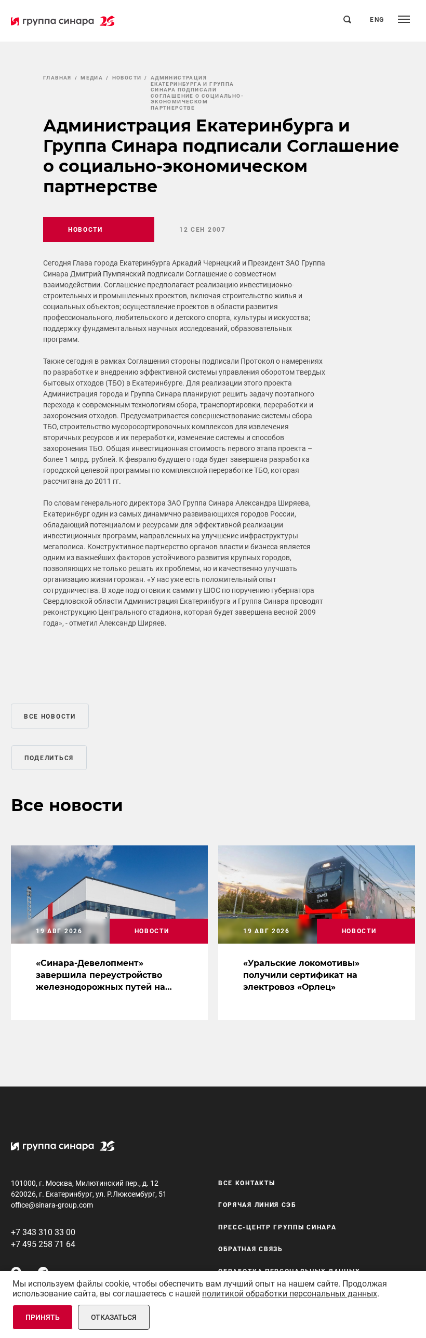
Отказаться (114, 1317)
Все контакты (246, 1183)
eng (377, 19)
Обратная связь (250, 1249)
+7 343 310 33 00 (43, 1232)
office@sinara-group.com (52, 1205)
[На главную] (63, 21)
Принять (42, 1317)
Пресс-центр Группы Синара (277, 1227)
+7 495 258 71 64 (43, 1244)
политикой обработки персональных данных (289, 1294)
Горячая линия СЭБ (257, 1205)
